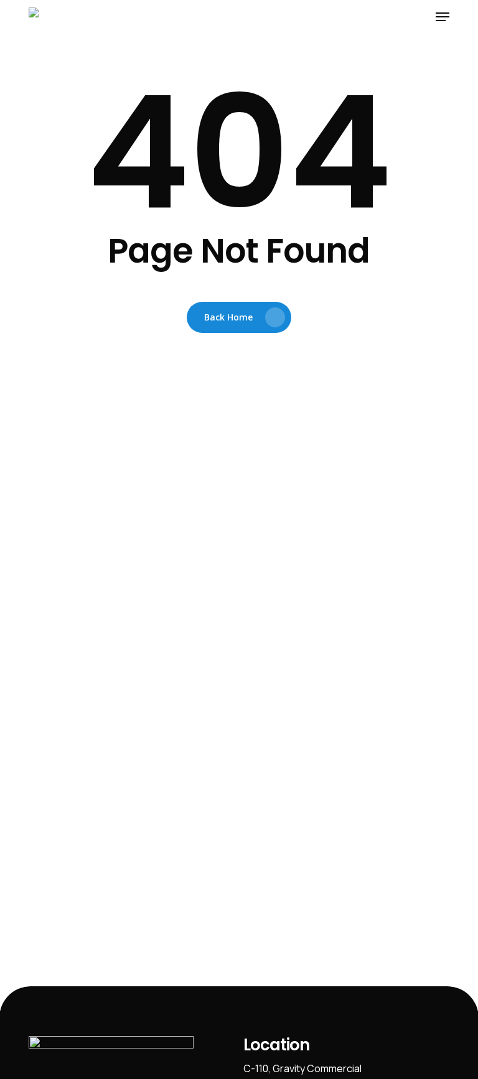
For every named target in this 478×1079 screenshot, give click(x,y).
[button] (442, 17)
